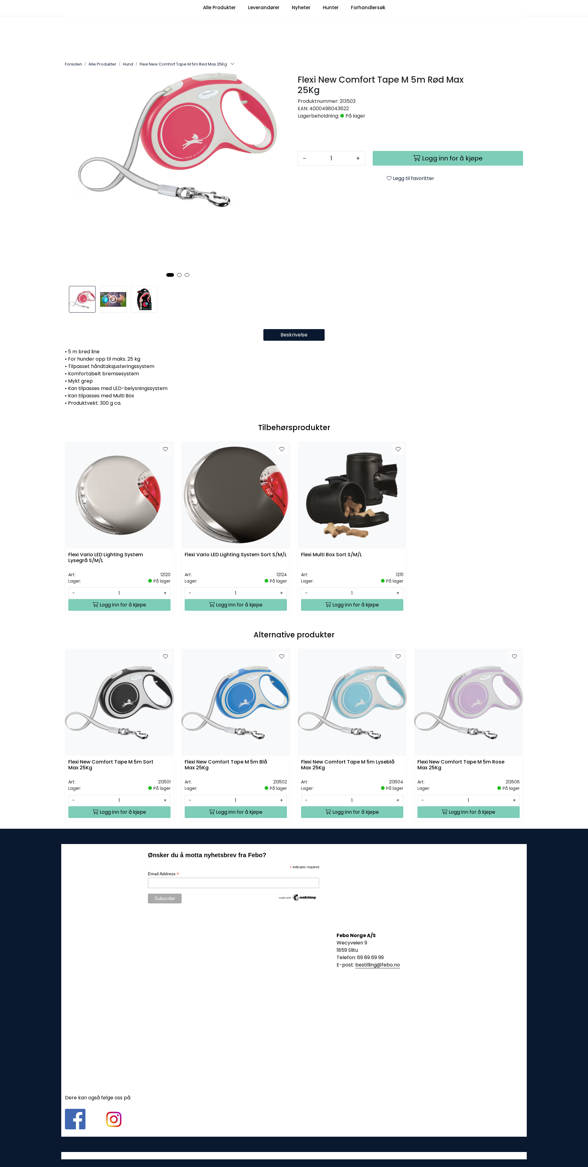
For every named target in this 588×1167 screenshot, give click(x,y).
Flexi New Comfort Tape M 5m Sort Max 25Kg (110, 765)
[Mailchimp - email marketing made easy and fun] (297, 897)
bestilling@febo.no (377, 964)
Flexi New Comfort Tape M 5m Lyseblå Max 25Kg (347, 765)
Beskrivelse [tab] (294, 334)
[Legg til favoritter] (165, 449)
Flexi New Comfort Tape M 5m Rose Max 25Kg (460, 765)
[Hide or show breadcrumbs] (232, 64)
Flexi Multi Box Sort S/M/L (331, 555)
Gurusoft (294, 1155)
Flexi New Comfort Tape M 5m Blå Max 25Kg (226, 765)
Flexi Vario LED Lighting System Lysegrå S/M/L (105, 558)
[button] (170, 275)
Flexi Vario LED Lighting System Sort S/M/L (236, 555)
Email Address (163, 874)
